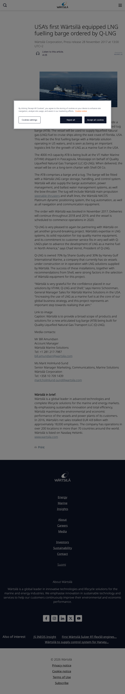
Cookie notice (81, 111)
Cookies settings (29, 120)
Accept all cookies (95, 120)
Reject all (71, 120)
